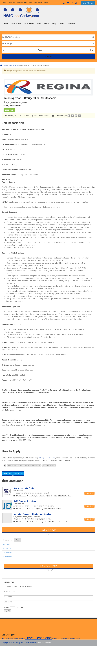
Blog (39, 23)
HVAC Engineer (23, 115)
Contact (71, 23)
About (61, 23)
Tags (17, 540)
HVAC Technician (38, 638)
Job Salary (7, 548)
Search (48, 56)
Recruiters (29, 23)
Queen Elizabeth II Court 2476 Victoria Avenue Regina (24, 465)
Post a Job (16, 23)
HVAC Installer (19, 638)
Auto (40, 50)
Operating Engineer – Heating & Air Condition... (33, 514)
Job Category (7, 552)
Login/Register (88, 3)
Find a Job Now (48, 566)
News (46, 23)
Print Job (8, 473)
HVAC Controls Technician (24, 501)
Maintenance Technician (59, 638)
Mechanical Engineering (73, 638)
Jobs (6, 23)
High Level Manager (7, 638)
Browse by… (7, 540)
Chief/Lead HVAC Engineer (25, 488)
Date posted (7, 557)
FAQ (54, 23)
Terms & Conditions (44, 643)
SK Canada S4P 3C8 (49, 465)
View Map (19, 473)
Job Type (6, 544)
